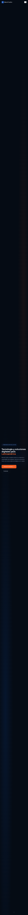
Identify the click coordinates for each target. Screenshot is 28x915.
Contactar (5, 471)
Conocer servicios (8, 466)
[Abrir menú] (25, 2)
